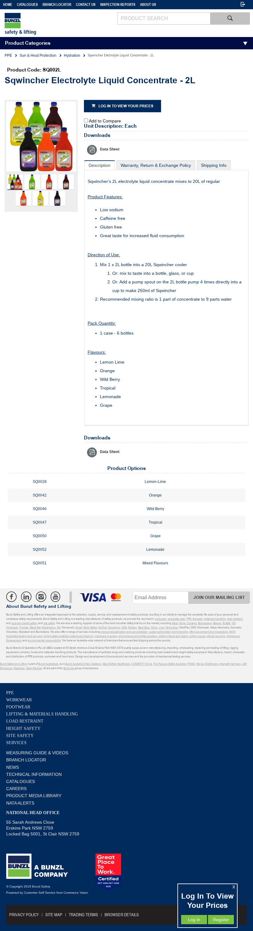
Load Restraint (25, 721)
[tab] (99, 165)
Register (221, 919)
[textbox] (163, 18)
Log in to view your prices (125, 106)
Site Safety (20, 735)
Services (16, 742)
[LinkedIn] (26, 596)
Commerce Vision (76, 892)
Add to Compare (105, 120)
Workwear (19, 700)
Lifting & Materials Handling (42, 714)
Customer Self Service (40, 892)
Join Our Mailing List (219, 597)
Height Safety (23, 728)
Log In (194, 919)
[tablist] (166, 293)
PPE (10, 692)
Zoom (47, 140)
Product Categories (28, 43)
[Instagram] (41, 596)
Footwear (18, 707)
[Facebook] (11, 596)
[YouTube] (55, 596)
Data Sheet (109, 149)
